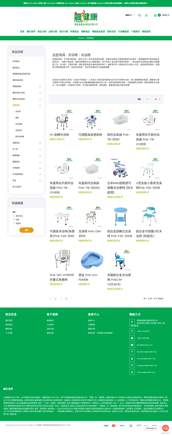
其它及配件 (17, 186)
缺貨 (17, 219)
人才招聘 (8, 333)
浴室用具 (90, 38)
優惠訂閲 (91, 328)
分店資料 (50, 324)
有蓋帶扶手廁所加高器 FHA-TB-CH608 (148, 139)
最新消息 (50, 333)
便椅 (17, 117)
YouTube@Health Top (146, 358)
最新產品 (16, 67)
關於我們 (8, 320)
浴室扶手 (18, 130)
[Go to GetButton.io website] (165, 433)
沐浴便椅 (18, 124)
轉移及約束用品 (19, 99)
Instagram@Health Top (147, 365)
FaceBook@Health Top (147, 352)
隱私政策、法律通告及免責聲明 (100, 333)
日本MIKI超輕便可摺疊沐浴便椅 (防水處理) (120, 188)
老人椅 (15, 149)
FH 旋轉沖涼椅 (59, 135)
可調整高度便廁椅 (90, 135)
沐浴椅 (18, 111)
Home (81, 38)
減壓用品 (16, 142)
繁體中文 (129, 15)
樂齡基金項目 (18, 80)
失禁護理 (16, 168)
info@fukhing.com (145, 345)
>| (66, 299)
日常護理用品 (18, 174)
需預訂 (18, 223)
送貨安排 (8, 324)
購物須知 (8, 328)
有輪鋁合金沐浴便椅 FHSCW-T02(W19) (119, 279)
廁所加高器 (19, 136)
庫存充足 (19, 216)
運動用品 (16, 161)
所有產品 (16, 61)
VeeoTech (21, 425)
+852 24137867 (143, 331)
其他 (14, 180)
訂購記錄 (91, 324)
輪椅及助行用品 (19, 92)
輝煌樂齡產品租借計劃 (21, 73)
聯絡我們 (50, 320)
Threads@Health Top (146, 372)
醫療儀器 (16, 155)
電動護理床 (17, 86)
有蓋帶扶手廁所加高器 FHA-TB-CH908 (61, 188)
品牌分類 (50, 328)
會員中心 (91, 320)
